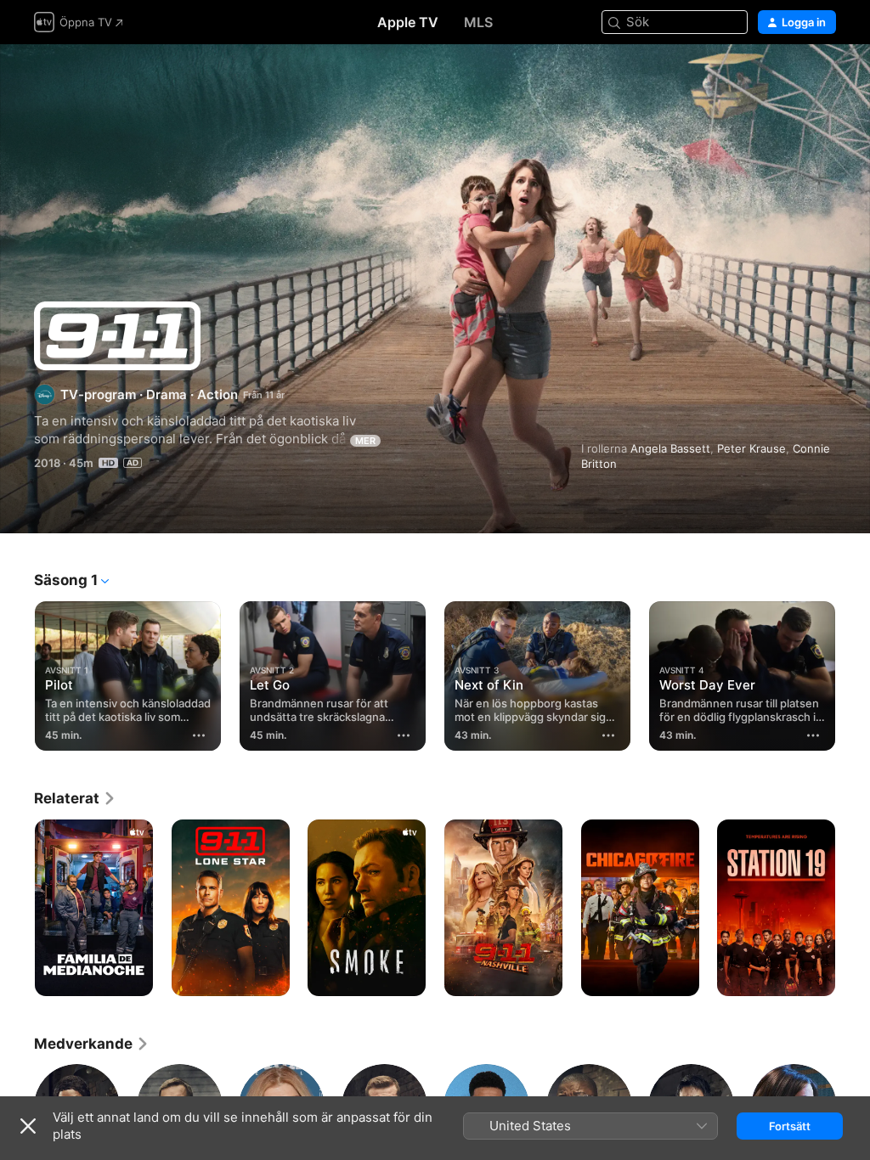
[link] (75, 798)
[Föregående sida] (17, 672)
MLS (478, 22)
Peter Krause (751, 448)
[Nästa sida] (853, 672)
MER (365, 441)
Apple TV (407, 22)
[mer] (199, 735)
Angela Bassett (670, 448)
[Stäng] (28, 1126)
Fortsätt (790, 1126)
